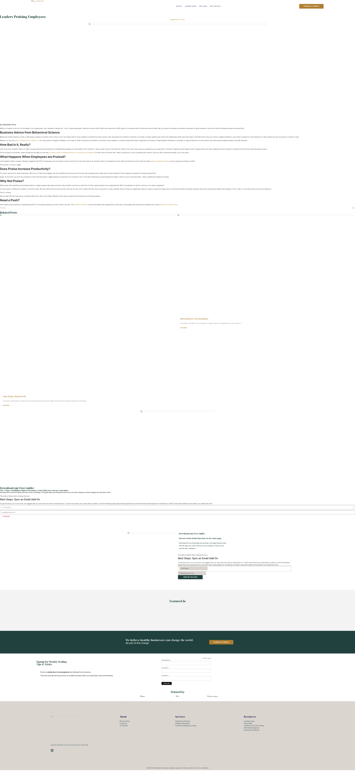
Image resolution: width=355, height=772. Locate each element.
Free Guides (203, 6)
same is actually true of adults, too (27, 140)
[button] (179, 616)
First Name (165, 668)
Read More (6, 405)
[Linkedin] (52, 750)
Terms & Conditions (202, 768)
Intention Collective (81, 205)
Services (179, 6)
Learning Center (190, 6)
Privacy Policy (188, 768)
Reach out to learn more (168, 205)
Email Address (166, 660)
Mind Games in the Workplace (194, 319)
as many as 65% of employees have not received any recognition (72, 152)
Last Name (165, 675)
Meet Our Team (215, 6)
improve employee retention (160, 161)
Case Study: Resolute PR (14, 396)
